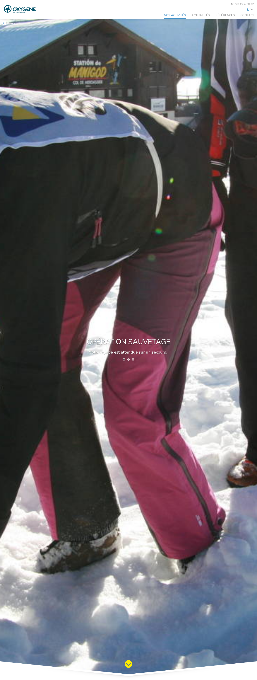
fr (248, 9)
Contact (247, 15)
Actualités (201, 15)
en (252, 9)
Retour (10, 23)
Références (225, 15)
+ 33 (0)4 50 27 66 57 (241, 3)
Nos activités (175, 15)
